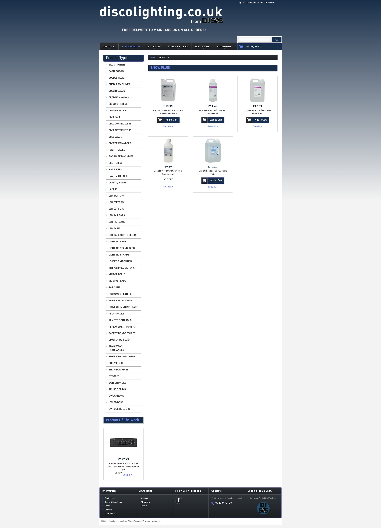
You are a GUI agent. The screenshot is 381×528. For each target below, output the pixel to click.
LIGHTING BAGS (117, 241)
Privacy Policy (110, 513)
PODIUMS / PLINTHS (120, 294)
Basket (144, 506)
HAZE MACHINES (118, 176)
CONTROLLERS (154, 46)
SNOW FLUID (116, 363)
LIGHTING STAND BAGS (122, 248)
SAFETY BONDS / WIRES (122, 333)
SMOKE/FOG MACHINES (122, 356)
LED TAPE (114, 228)
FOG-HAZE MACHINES (121, 156)
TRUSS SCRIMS (117, 389)
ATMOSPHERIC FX (131, 46)
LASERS (113, 189)
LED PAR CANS (117, 222)
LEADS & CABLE (203, 46)
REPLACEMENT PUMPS (122, 326)
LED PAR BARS (117, 215)
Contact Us (109, 498)
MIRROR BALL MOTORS (122, 267)
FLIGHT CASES (117, 149)
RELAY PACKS (116, 313)
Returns (108, 506)
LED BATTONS (117, 195)
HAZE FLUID (115, 169)
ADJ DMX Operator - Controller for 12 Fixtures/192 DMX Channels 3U (123, 466)
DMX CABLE (115, 117)
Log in (241, 2)
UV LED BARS (116, 402)
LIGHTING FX (109, 46)
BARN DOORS (116, 71)
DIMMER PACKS (117, 110)
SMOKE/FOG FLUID (119, 339)
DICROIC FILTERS (118, 104)
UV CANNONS (116, 395)
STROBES (114, 376)
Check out (273, 2)
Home (152, 57)
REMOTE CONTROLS (120, 320)
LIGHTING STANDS (119, 254)
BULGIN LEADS (117, 90)
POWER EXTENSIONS (120, 300)
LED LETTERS (116, 208)
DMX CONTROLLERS (120, 123)
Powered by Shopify (151, 521)
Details (167, 126)
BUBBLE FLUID (117, 77)
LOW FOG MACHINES (120, 261)
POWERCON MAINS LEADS (123, 307)
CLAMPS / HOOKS (119, 97)
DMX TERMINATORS (120, 143)
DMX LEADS (115, 136)
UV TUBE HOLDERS (119, 409)
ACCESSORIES (224, 46)
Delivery (108, 509)
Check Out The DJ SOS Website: (263, 498)
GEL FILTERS (115, 163)
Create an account (254, 2)
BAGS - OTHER (117, 64)
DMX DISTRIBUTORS (120, 130)
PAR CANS (114, 287)
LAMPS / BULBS (117, 182)
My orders (145, 502)
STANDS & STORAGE (178, 46)
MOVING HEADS (117, 280)
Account (144, 498)
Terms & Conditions (113, 502)
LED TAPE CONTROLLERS (123, 235)
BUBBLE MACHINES (119, 84)
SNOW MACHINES (118, 369)
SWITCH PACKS (117, 382)
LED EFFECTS (116, 202)
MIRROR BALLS (117, 274)
